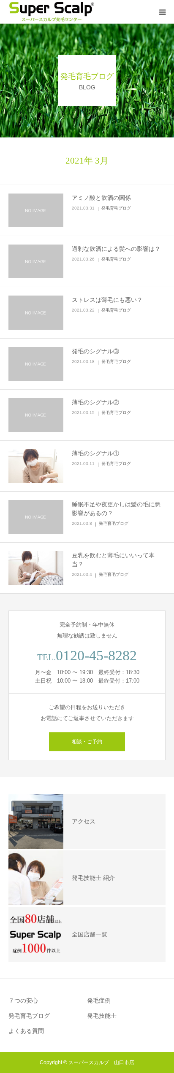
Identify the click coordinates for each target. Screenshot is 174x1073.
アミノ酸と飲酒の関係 (101, 197)
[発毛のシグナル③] (35, 364)
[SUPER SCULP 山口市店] (51, 12)
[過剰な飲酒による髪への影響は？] (35, 261)
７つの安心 (23, 1000)
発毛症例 (99, 1000)
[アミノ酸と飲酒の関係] (35, 210)
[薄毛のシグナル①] (35, 466)
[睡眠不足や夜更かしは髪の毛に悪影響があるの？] (35, 517)
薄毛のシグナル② (95, 402)
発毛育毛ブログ (116, 208)
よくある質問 (26, 1030)
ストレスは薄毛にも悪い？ (107, 299)
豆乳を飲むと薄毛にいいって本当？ (113, 559)
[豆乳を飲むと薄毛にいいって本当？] (35, 568)
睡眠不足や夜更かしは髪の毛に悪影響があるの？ (116, 508)
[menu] (162, 12)
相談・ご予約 (87, 742)
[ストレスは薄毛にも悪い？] (35, 312)
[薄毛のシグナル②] (35, 415)
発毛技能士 (102, 1015)
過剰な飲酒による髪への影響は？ (116, 248)
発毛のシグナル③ (95, 351)
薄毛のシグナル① (95, 453)
